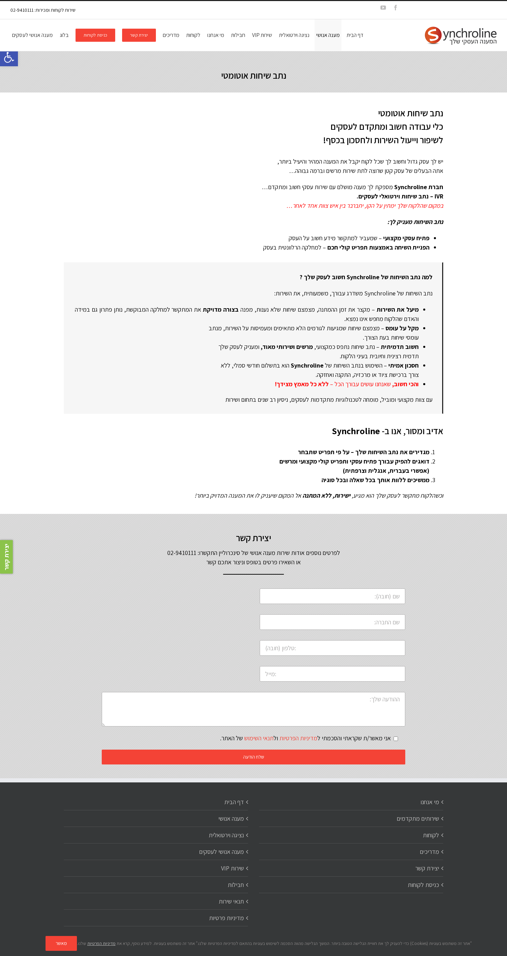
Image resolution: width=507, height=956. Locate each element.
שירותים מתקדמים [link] (418, 818)
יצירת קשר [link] (427, 868)
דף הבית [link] (234, 802)
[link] (9, 57)
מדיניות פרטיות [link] (226, 918)
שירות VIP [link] (232, 868)
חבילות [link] (236, 885)
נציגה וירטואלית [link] (226, 835)
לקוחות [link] (431, 835)
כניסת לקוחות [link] (423, 885)
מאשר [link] (61, 943)
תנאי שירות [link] (231, 901)
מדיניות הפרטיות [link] (298, 738)
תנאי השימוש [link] (259, 738)
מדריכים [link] (429, 852)
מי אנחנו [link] (429, 802)
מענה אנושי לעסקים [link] (221, 852)
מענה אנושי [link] (231, 818)
